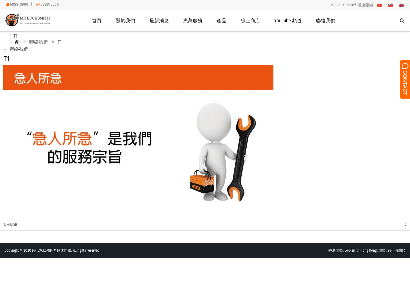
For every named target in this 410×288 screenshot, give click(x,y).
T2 (405, 224)
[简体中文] (380, 5)
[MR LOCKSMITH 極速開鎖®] (28, 25)
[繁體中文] (391, 5)
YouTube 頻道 (288, 20)
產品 (221, 20)
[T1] (138, 213)
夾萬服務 (192, 20)
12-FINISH (10, 224)
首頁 (96, 20)
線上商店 (250, 20)
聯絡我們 (325, 20)
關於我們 (125, 20)
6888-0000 (19, 4)
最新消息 (159, 20)
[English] (401, 5)
